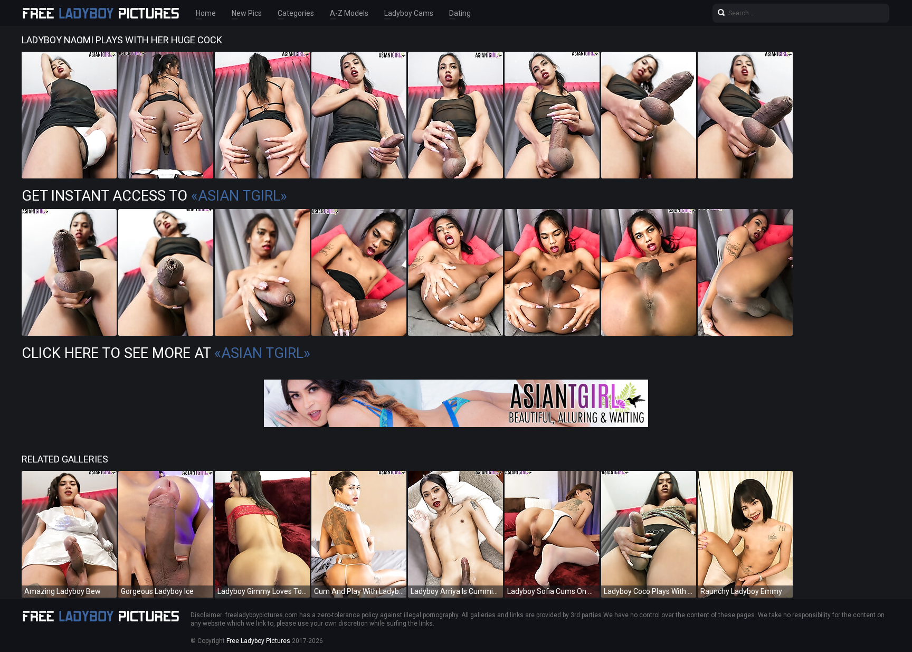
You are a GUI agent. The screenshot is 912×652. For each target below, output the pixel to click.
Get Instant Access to (154, 195)
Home (206, 13)
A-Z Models (349, 13)
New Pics (247, 13)
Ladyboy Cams (408, 13)
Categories (296, 13)
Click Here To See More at (166, 353)
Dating (460, 13)
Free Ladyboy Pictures (258, 641)
